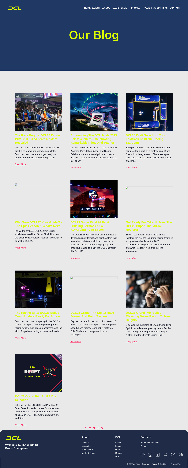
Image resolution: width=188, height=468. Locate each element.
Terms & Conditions (160, 464)
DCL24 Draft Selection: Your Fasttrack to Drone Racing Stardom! (146, 139)
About (157, 8)
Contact (175, 8)
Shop (165, 8)
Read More (20, 164)
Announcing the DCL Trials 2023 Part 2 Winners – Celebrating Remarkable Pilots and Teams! (93, 139)
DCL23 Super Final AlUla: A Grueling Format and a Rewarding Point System (89, 226)
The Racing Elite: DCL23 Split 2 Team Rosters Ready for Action (37, 314)
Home (87, 8)
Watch (148, 8)
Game (123, 8)
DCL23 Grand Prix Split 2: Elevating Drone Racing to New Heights (148, 316)
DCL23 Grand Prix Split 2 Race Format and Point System (92, 314)
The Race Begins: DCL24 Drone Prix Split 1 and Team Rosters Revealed (37, 139)
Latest (96, 8)
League (105, 8)
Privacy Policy (176, 464)
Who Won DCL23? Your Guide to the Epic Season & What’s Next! (38, 224)
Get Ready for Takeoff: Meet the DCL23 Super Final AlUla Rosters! (149, 226)
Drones (135, 8)
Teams (115, 8)
